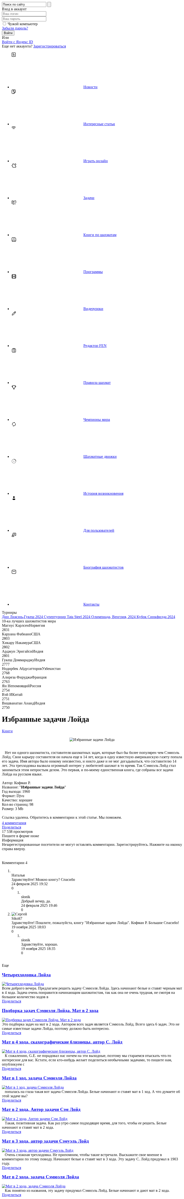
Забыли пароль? (15, 28)
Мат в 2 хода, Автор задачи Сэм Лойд (41, 1109)
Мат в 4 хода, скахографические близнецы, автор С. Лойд (62, 1041)
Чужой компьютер (23, 24)
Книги (7, 731)
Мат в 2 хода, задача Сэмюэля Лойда (40, 1176)
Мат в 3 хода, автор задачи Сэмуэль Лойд (45, 1141)
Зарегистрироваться (49, 46)
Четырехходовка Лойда (26, 974)
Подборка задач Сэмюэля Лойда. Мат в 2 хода (50, 1010)
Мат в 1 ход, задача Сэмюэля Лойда (39, 1077)
